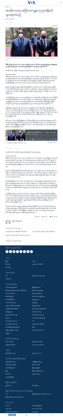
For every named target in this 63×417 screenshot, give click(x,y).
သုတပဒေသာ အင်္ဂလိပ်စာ (38, 344)
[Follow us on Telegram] (21, 251)
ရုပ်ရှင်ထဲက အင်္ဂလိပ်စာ (37, 341)
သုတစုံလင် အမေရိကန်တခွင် (38, 318)
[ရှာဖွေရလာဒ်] (52, 415)
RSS (7, 275)
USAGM (7, 405)
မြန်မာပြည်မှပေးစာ (36, 287)
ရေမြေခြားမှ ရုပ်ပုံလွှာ (37, 361)
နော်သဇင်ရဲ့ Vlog (36, 374)
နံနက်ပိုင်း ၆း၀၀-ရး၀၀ (11, 353)
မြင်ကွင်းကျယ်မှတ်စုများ (37, 290)
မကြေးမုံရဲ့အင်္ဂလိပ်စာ (10, 344)
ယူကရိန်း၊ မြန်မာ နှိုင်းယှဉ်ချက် (13, 327)
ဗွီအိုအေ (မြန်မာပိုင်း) (10, 19)
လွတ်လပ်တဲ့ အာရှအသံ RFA (12, 411)
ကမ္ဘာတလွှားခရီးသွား (37, 293)
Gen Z (33, 321)
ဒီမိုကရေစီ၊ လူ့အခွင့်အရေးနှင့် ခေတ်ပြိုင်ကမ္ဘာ (16, 290)
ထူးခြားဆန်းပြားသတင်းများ (12, 330)
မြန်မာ (7, 261)
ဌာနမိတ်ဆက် (9, 385)
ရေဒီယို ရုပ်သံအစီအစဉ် (11, 364)
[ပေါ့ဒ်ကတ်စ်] (27, 251)
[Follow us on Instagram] (17, 251)
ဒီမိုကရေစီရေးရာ (9, 296)
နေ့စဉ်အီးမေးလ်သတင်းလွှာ (38, 275)
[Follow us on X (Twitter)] (10, 251)
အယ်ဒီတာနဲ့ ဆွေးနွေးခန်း (11, 287)
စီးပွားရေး (8, 318)
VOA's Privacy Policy (37, 408)
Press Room (9, 408)
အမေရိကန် (8, 267)
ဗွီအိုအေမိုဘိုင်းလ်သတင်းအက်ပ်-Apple (14, 397)
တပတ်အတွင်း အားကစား (11, 321)
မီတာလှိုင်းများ (35, 385)
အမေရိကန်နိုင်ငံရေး (10, 299)
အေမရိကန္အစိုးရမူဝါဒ (37, 405)
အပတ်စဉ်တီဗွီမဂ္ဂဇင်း (10, 367)
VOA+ (7, 394)
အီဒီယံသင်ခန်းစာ (9, 341)
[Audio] (39, 415)
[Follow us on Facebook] (7, 251)
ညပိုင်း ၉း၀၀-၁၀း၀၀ (36, 353)
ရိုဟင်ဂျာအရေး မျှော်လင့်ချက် (39, 308)
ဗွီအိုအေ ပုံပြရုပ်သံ (36, 367)
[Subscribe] (31, 251)
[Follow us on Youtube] (14, 251)
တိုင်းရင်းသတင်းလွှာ (36, 311)
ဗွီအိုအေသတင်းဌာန (32, 134)
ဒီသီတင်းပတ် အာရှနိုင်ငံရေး (38, 296)
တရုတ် (33, 261)
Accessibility (35, 411)
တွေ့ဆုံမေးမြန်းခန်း (10, 377)
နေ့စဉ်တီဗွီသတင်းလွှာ (10, 361)
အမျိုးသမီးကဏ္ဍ (36, 305)
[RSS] (24, 251)
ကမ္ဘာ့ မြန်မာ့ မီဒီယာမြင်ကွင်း (12, 308)
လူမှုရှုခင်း (8, 333)
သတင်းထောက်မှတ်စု (10, 302)
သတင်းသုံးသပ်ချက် (10, 293)
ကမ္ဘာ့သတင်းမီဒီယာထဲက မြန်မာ (13, 305)
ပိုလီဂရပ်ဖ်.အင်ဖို (36, 364)
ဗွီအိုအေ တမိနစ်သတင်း (37, 371)
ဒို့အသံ (33, 327)
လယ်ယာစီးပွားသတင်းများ (12, 324)
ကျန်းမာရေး (35, 302)
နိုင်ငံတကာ (8, 6)
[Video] (26, 415)
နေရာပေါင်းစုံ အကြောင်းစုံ (38, 324)
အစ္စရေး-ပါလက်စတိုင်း (37, 264)
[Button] (55, 25)
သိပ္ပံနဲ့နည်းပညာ (9, 311)
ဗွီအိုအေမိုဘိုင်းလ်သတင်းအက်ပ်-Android (41, 394)
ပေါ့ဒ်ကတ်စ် (8, 278)
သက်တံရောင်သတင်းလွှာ (38, 330)
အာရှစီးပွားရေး (35, 299)
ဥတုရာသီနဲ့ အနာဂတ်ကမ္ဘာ (11, 314)
